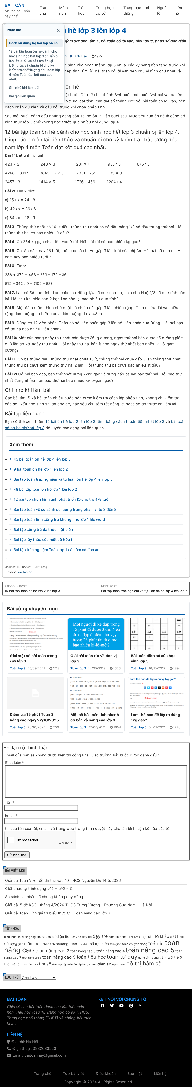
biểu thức (10, 937)
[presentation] (91, 71)
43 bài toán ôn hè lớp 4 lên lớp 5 (42, 459)
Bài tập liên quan (22, 96)
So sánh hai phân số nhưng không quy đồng (44, 896)
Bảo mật (134, 1073)
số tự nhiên (99, 944)
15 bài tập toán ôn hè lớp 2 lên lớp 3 (32, 591)
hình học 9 (135, 937)
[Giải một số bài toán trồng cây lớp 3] (35, 634)
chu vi (41, 937)
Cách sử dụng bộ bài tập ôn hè (33, 43)
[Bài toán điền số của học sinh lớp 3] (156, 634)
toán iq (156, 943)
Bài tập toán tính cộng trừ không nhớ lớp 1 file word (59, 519)
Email (11, 815)
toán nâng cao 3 (83, 951)
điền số (104, 964)
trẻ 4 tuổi (166, 957)
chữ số (50, 937)
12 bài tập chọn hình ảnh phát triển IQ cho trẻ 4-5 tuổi (61, 499)
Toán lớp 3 (18, 668)
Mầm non (63, 10)
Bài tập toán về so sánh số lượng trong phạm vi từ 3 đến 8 (65, 509)
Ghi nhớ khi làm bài (24, 88)
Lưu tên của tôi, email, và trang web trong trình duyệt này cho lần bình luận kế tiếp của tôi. (90, 828)
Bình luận (80, 56)
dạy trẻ (100, 936)
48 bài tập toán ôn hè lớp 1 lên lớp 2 (45, 489)
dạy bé (87, 937)
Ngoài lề (162, 10)
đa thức (91, 964)
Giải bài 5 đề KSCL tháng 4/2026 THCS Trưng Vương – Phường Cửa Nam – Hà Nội (78, 905)
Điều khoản (106, 1073)
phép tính (49, 944)
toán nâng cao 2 (52, 951)
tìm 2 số (33, 964)
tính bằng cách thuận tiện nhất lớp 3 (131, 421)
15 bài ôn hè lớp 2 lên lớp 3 (70, 421)
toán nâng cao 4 (110, 951)
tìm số (45, 964)
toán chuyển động (134, 944)
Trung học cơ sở (105, 10)
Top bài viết (73, 1073)
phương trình (66, 944)
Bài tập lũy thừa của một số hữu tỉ (43, 539)
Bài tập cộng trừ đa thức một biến (43, 529)
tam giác (115, 944)
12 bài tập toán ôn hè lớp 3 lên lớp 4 (65, 30)
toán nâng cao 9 (59, 957)
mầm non (33, 943)
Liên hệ (178, 10)
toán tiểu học (91, 957)
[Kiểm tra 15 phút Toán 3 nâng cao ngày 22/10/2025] (35, 693)
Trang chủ (45, 10)
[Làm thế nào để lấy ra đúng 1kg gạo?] (156, 693)
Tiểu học (81, 10)
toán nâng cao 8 (31, 957)
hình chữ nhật (118, 937)
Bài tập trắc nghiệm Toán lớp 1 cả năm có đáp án (57, 549)
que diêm (83, 944)
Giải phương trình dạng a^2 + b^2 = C (39, 888)
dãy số (76, 937)
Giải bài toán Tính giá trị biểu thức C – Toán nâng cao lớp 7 (57, 913)
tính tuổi (57, 964)
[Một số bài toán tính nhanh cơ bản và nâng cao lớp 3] (96, 693)
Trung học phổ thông (136, 10)
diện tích (63, 936)
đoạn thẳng (119, 964)
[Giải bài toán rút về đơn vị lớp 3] (96, 634)
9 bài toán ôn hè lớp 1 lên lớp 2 (41, 469)
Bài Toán (14, 5)
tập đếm (68, 964)
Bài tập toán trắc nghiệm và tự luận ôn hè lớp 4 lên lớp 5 (63, 479)
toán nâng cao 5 (150, 950)
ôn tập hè (25, 572)
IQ (157, 936)
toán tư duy (122, 956)
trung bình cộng (148, 957)
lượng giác (16, 944)
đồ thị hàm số (144, 963)
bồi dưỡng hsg (26, 937)
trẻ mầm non (19, 964)
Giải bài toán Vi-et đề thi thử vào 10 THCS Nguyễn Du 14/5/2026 (63, 880)
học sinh (148, 937)
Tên (9, 802)
